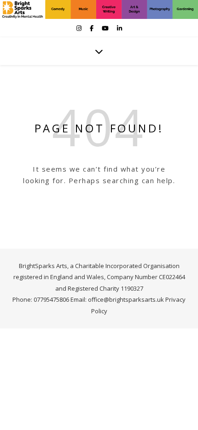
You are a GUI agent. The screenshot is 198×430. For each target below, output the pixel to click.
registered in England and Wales (58, 277)
